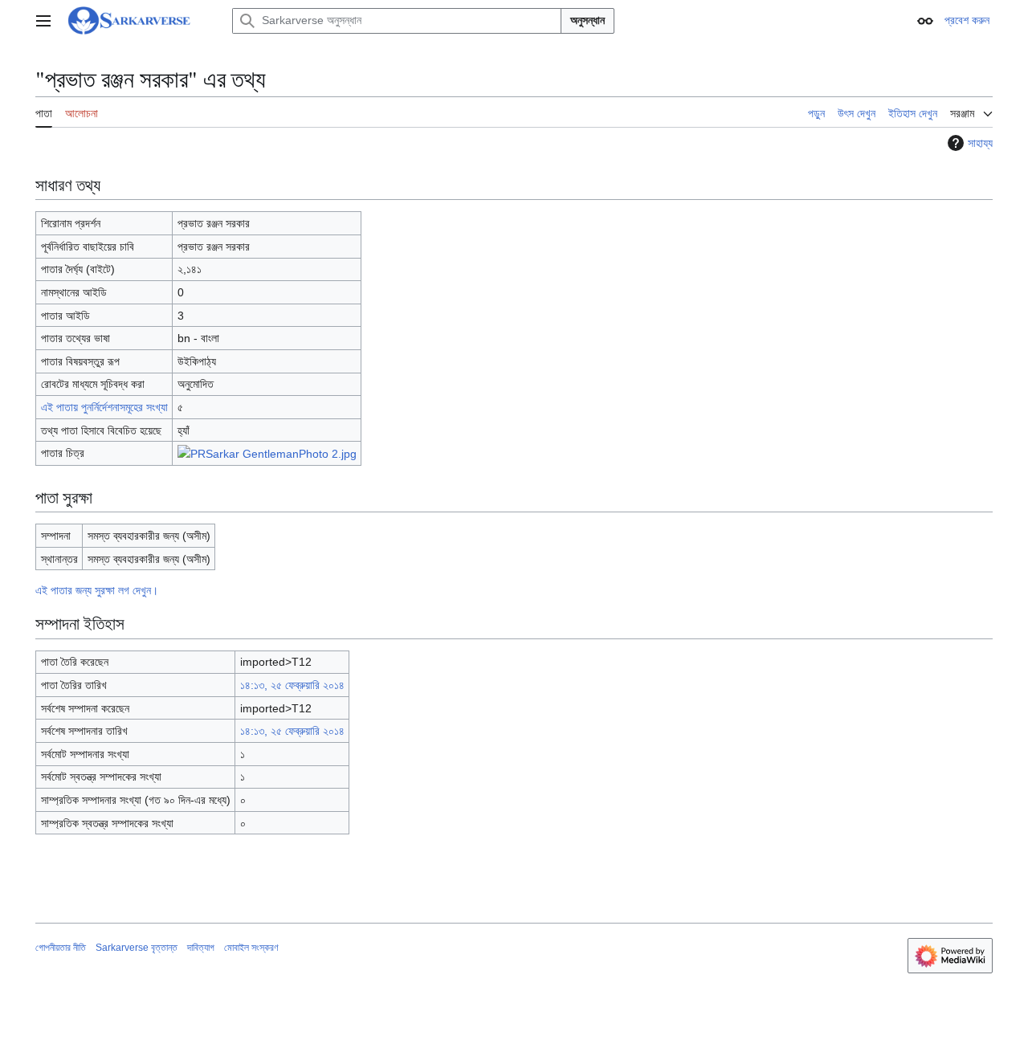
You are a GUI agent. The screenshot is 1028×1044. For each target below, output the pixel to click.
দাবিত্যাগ (200, 947)
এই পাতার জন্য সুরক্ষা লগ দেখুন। (96, 590)
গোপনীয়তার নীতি (60, 947)
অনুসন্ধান (587, 20)
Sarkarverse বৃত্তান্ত (136, 947)
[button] (43, 21)
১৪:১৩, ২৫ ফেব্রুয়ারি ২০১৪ (292, 685)
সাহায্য (980, 143)
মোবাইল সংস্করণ (251, 947)
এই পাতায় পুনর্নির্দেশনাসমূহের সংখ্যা (104, 407)
